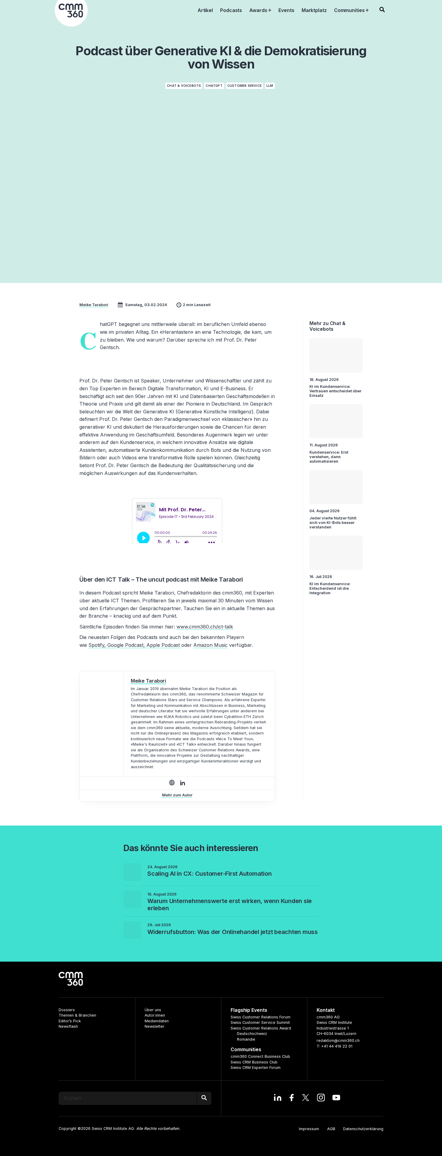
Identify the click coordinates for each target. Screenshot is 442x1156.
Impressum (309, 1129)
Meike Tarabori (93, 305)
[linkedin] (277, 1098)
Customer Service (244, 86)
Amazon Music (210, 645)
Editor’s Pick (70, 1021)
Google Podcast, (126, 645)
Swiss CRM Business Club (254, 1062)
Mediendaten (157, 1021)
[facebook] (291, 1098)
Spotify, (97, 645)
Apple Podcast (163, 645)
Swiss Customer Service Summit (260, 1022)
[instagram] (321, 1098)
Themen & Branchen (77, 1015)
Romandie (246, 1039)
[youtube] (336, 1098)
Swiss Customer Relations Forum (260, 1017)
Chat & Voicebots (184, 86)
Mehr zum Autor (177, 795)
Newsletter (154, 1026)
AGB (331, 1129)
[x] (305, 1098)
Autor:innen (155, 1015)
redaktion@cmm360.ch (338, 1040)
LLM (269, 86)
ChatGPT (214, 86)
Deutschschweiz (252, 1033)
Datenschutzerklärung (363, 1129)
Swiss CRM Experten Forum (256, 1067)
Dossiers (67, 1010)
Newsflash (68, 1026)
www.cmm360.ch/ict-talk (204, 627)
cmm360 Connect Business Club (260, 1056)
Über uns (153, 1010)
